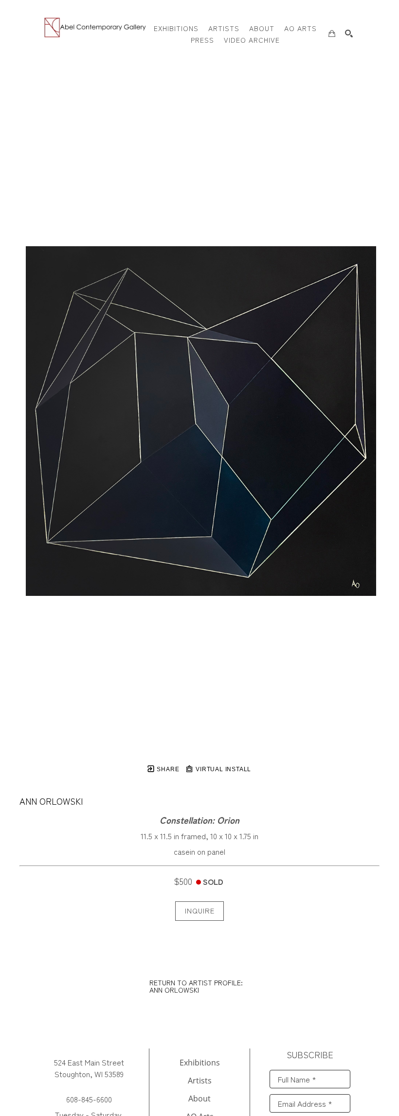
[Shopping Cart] (331, 33)
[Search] (349, 33)
